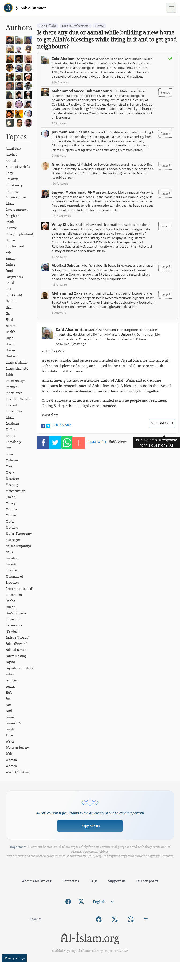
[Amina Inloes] (29, 40)
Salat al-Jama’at (17, 650)
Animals (11, 160)
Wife (9, 754)
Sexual (10, 686)
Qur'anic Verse (16, 613)
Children (12, 179)
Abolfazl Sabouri (66, 265)
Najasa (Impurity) (18, 546)
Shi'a (9, 692)
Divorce (11, 228)
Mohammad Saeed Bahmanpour (80, 90)
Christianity (14, 185)
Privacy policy (147, 881)
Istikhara (12, 423)
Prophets (12, 582)
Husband (12, 356)
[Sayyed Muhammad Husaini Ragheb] (20, 58)
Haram (10, 326)
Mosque (11, 509)
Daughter (12, 216)
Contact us (70, 881)
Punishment (14, 595)
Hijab (9, 338)
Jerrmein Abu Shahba (71, 132)
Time (9, 735)
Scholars (12, 680)
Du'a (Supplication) (19, 234)
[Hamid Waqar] (20, 113)
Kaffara (11, 430)
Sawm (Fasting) (17, 656)
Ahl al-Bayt (13, 148)
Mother (11, 515)
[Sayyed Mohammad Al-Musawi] (11, 40)
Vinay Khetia (63, 224)
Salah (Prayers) (16, 643)
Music (10, 521)
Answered (71, 344)
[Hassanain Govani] (29, 85)
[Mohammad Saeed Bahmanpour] (11, 76)
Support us (90, 825)
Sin (8, 699)
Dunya (10, 240)
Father (10, 264)
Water (10, 741)
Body (9, 173)
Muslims (12, 527)
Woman (11, 760)
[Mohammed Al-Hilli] (29, 95)
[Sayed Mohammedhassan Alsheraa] (29, 122)
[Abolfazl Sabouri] (20, 67)
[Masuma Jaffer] (11, 95)
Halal (9, 319)
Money (10, 503)
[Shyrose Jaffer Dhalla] (20, 104)
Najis (9, 552)
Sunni (10, 717)
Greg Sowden (63, 164)
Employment (15, 246)
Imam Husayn (16, 381)
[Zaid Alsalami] (20, 40)
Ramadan (12, 619)
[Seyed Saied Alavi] (20, 95)
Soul (9, 711)
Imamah (12, 387)
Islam (10, 417)
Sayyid (10, 662)
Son (8, 705)
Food (9, 271)
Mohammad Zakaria (69, 293)
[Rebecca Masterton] (11, 58)
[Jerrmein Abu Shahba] (29, 113)
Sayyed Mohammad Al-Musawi (79, 192)
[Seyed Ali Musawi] (20, 85)
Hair (9, 307)
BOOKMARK (61, 425)
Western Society (17, 747)
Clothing (12, 191)
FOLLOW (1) (96, 441)
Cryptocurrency (17, 209)
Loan (9, 454)
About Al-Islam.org (37, 881)
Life (8, 448)
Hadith (10, 301)
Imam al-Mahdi (16, 362)
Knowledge (14, 442)
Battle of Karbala (18, 167)
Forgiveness (14, 277)
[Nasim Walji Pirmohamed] (11, 122)
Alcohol (11, 154)
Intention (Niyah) (18, 399)
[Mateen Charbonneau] (29, 58)
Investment (14, 411)
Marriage (12, 478)
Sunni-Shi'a (14, 723)
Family (10, 258)
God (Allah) (14, 295)
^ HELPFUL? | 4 (162, 423)
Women (11, 766)
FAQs (93, 881)
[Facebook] (68, 901)
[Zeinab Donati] (29, 67)
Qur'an (10, 607)
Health (10, 332)
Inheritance (14, 393)
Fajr (8, 252)
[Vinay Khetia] (29, 76)
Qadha (10, 601)
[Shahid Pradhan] (20, 122)
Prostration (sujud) (19, 588)
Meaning (12, 485)
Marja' (10, 472)
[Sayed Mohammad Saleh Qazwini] (11, 113)
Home (10, 344)
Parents (11, 564)
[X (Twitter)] (81, 901)
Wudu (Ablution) (18, 772)
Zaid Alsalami (64, 58)
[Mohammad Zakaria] (11, 104)
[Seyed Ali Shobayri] (29, 49)
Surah (10, 729)
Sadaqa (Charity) (18, 637)
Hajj (8, 313)
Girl (8, 289)
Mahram (12, 460)
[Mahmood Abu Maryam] (11, 67)
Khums (11, 436)
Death (10, 222)
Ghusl (10, 283)
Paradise (12, 558)
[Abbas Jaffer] (11, 85)
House (10, 350)
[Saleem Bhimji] (20, 76)
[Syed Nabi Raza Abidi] (29, 104)
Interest (11, 405)
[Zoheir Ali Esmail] (11, 49)
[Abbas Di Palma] (20, 49)
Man (9, 466)
